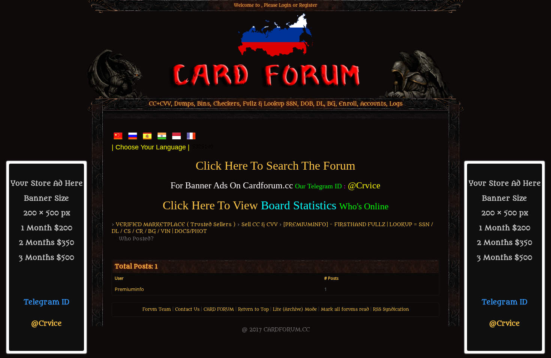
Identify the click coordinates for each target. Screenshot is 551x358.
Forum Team (156, 309)
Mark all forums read (345, 309)
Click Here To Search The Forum (275, 165)
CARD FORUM (219, 309)
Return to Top (253, 309)
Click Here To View (210, 205)
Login (285, 5)
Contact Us (187, 309)
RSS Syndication (391, 309)
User (119, 278)
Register (308, 5)
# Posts (331, 278)
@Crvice (46, 323)
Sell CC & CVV (259, 224)
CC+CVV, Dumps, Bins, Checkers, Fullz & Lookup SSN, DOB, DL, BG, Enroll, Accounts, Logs (276, 104)
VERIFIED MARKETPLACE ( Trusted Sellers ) (176, 224)
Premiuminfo (129, 289)
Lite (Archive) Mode (295, 309)
